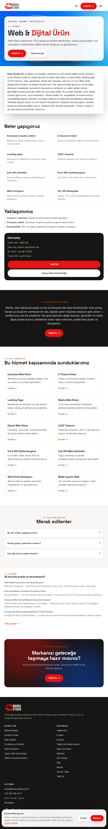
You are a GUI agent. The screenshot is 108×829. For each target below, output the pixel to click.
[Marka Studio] (11, 6)
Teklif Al (88, 6)
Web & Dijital (10, 740)
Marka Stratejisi (11, 730)
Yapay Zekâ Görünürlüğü (54, 273)
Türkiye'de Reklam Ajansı (68, 744)
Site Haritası (62, 758)
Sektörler (61, 753)
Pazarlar (60, 740)
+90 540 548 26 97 (13, 793)
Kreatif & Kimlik (11, 735)
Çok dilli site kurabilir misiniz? (22, 553)
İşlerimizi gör (37, 53)
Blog (59, 762)
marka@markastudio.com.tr (16, 789)
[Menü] (101, 6)
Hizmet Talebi (63, 772)
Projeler (60, 735)
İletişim (60, 767)
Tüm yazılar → (11, 623)
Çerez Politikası (11, 823)
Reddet (83, 818)
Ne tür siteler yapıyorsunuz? (22, 532)
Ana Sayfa (12, 21)
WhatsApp (9, 802)
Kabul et (97, 818)
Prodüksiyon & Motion (14, 744)
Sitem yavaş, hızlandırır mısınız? (24, 543)
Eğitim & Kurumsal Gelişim (16, 758)
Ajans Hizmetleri (64, 749)
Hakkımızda (62, 730)
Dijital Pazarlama (11, 749)
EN (76, 6)
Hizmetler (23, 21)
